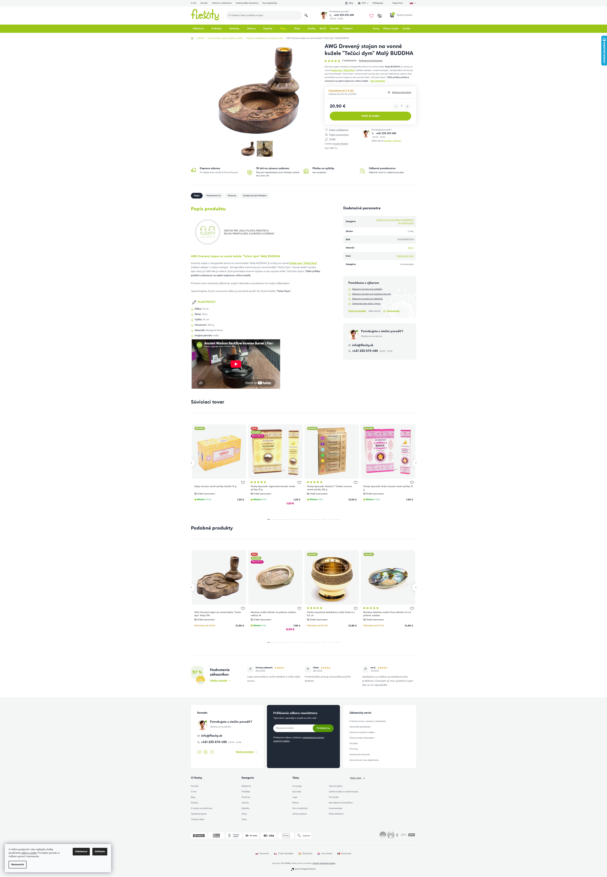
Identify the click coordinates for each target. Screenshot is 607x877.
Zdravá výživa (335, 786)
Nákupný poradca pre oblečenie (367, 299)
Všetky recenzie (218, 680)
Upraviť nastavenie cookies (323, 863)
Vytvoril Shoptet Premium (305, 869)
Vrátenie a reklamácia (222, 3)
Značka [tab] (255, 196)
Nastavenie (17, 864)
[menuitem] (200, 29)
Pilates (295, 803)
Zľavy (244, 814)
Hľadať (306, 15)
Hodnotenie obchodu (359, 754)
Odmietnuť (81, 851)
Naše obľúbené (336, 814)
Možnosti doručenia (401, 92)
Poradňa (353, 743)
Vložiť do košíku (370, 116)
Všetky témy (356, 778)
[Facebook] (199, 752)
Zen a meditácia (300, 808)
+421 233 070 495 (343, 15)
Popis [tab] (196, 196)
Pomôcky (246, 797)
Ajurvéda (296, 792)
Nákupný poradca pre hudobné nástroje (371, 294)
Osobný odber (198, 819)
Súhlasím (100, 851)
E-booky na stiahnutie (201, 808)
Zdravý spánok (299, 814)
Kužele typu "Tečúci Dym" (303, 263)
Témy (244, 819)
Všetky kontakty (245, 752)
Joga (294, 797)
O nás (193, 3)
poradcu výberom (392, 141)
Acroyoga (297, 786)
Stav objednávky (269, 3)
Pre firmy (353, 749)
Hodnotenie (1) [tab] (213, 196)
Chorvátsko (326, 853)
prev (191, 463)
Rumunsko (346, 853)
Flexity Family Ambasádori (362, 738)
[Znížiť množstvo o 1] (396, 106)
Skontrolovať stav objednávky (364, 760)
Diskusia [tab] (232, 196)
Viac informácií (377, 81)
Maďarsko (307, 853)
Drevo (411, 248)
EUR (364, 3)
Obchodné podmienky (360, 727)
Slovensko (264, 853)
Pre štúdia (333, 797)
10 (330, 519)
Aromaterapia (335, 808)
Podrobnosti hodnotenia (370, 61)
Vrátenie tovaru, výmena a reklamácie (367, 721)
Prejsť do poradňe (357, 311)
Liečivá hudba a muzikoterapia (343, 792)
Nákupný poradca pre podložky (367, 289)
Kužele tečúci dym (405, 256)
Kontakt (204, 3)
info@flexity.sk (362, 345)
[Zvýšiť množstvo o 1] (407, 106)
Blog (351, 3)
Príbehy (194, 803)
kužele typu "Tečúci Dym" (343, 70)
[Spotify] (212, 752)
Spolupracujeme (198, 814)
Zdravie (245, 803)
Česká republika (285, 853)
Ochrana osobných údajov (362, 732)
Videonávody (393, 311)
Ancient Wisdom (340, 144)
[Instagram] (205, 752)
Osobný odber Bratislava (247, 3)
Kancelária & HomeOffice (341, 803)
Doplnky (245, 808)
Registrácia (398, 3)
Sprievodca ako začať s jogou (366, 304)
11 (337, 519)
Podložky (246, 792)
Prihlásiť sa (323, 728)
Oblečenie (246, 786)
